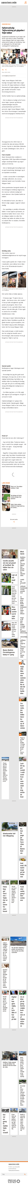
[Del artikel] (6, 69)
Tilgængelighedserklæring (13, 1170)
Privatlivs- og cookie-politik (14, 1166)
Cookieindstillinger (12, 1168)
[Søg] (25, 1174)
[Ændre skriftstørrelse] (3, 69)
